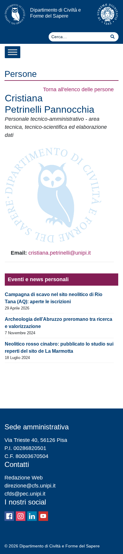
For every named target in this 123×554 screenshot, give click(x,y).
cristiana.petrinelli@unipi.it (59, 253)
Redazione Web (23, 478)
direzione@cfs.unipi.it (30, 486)
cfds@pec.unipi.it (24, 494)
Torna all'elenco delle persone (78, 89)
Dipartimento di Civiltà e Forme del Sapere (55, 12)
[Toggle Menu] (12, 52)
